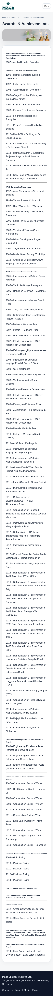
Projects (36, 990)
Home (5, 17)
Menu (46, 6)
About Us (15, 17)
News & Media (22, 990)
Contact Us (7, 990)
